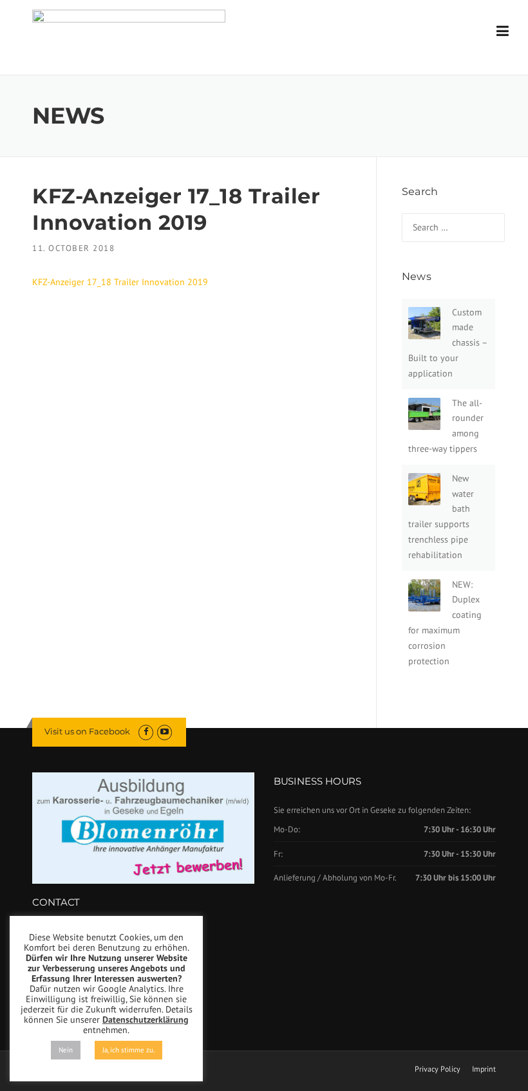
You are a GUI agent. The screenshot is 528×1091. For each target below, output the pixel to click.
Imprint (484, 1069)
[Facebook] (145, 731)
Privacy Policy (437, 1069)
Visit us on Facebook (87, 731)
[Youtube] (164, 731)
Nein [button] (66, 1049)
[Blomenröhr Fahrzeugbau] (128, 31)
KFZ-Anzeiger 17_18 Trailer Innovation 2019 (120, 282)
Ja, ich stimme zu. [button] (128, 1049)
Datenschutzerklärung (145, 1019)
